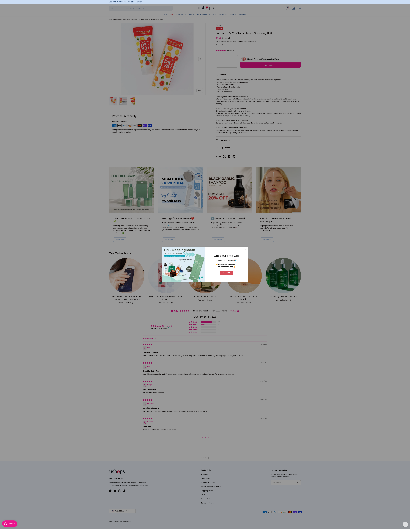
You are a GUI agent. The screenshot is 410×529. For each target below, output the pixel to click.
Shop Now (226, 273)
